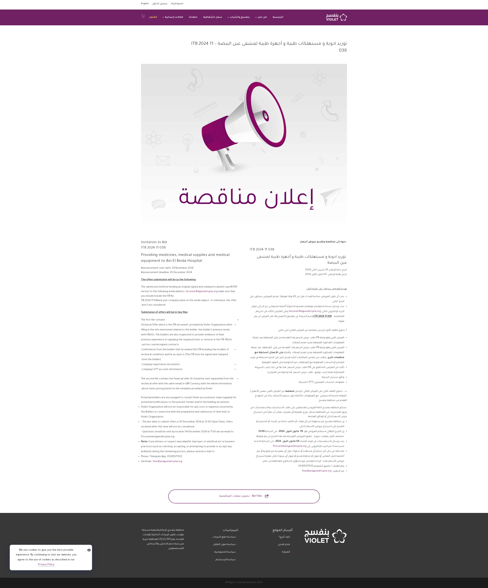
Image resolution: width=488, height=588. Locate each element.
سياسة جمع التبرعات (224, 537)
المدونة (286, 552)
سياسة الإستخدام (226, 559)
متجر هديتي (284, 544)
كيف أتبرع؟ (284, 537)
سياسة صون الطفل (224, 544)
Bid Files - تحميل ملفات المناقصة (244, 496)
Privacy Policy (46, 564)
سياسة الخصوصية (225, 552)
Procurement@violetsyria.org (290, 446)
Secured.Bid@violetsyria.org (305, 311)
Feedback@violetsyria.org (316, 471)
